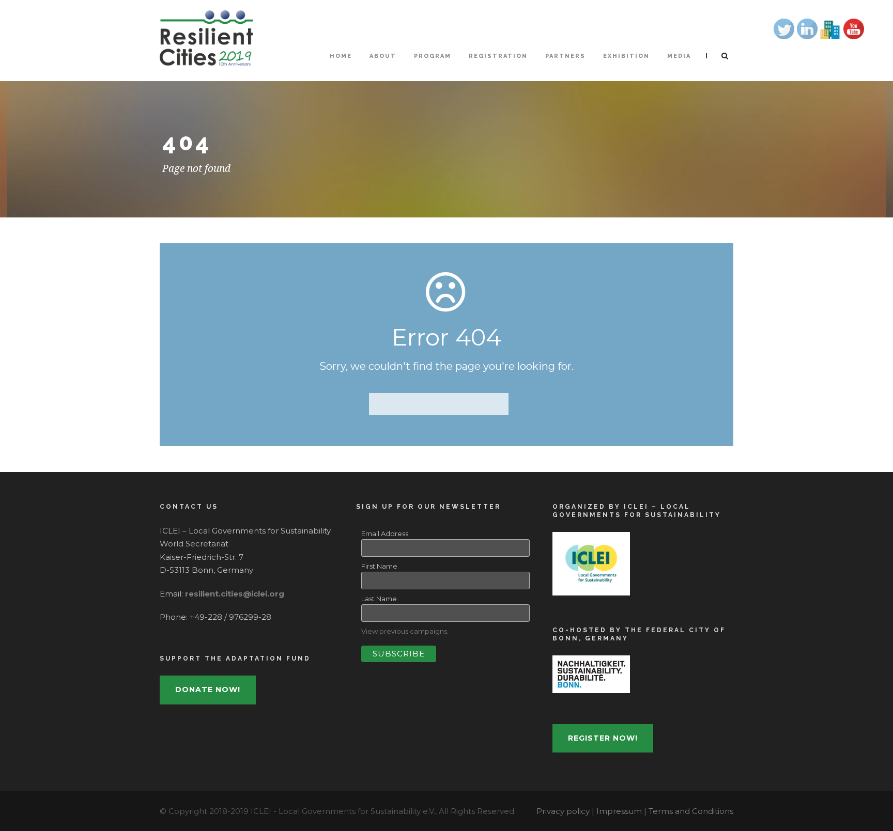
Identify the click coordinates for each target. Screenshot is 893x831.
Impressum (620, 811)
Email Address (384, 533)
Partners (565, 56)
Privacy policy (564, 811)
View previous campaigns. (405, 631)
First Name (379, 566)
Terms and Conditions (691, 811)
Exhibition (626, 56)
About (382, 56)
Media (679, 56)
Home (341, 56)
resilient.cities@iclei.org (234, 594)
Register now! (603, 738)
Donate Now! (207, 689)
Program (432, 56)
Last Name (379, 598)
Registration (498, 56)
